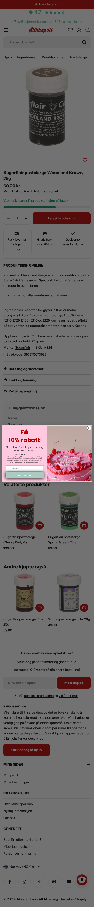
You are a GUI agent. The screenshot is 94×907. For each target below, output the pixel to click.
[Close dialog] (89, 428)
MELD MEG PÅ (25, 475)
